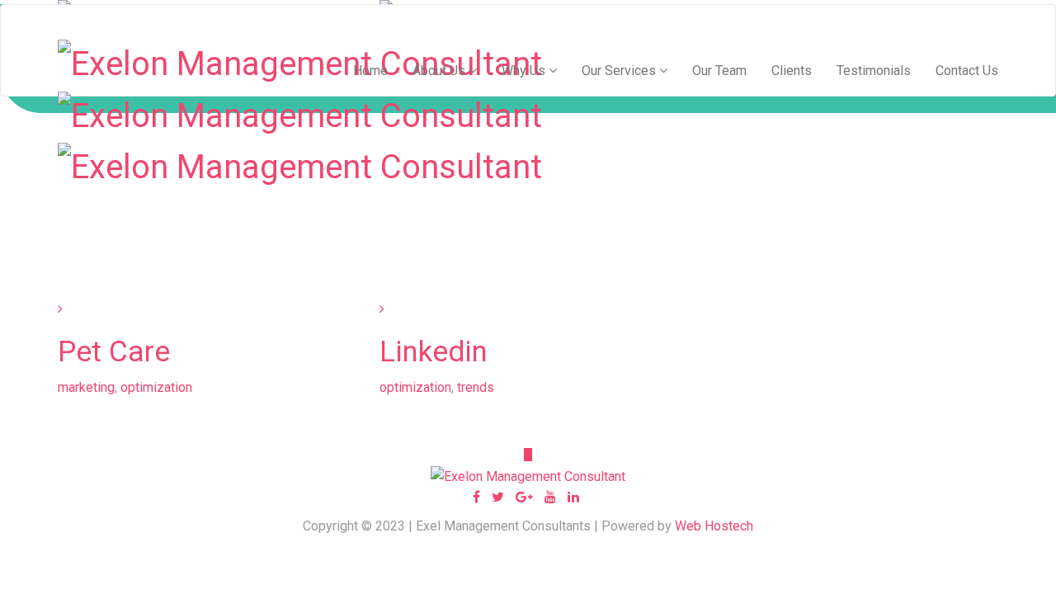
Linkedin (434, 352)
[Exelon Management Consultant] (300, 114)
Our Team (719, 70)
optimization (156, 387)
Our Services (620, 70)
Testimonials (874, 70)
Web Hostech (714, 526)
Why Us (525, 70)
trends (475, 387)
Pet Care (114, 352)
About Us (440, 70)
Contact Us (967, 70)
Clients (791, 70)
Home (370, 70)
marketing (86, 387)
